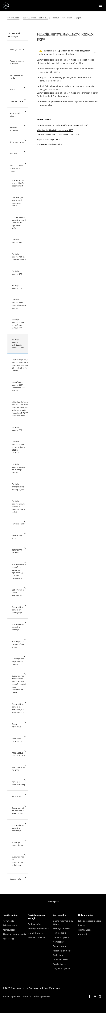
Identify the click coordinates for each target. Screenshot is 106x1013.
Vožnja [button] (12, 89)
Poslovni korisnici (36, 937)
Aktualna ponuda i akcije (14, 934)
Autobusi (82, 934)
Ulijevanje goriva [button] (17, 142)
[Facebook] (89, 996)
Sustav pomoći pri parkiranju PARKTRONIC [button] (18, 811)
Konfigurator (9, 929)
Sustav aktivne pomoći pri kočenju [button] (18, 627)
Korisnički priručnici (62, 950)
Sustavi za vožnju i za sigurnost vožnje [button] (18, 168)
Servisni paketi (60, 964)
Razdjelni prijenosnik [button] (14, 129)
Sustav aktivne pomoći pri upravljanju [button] (18, 610)
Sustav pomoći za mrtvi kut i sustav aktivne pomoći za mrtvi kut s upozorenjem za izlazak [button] (19, 684)
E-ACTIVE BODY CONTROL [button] (19, 768)
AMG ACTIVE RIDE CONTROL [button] (18, 754)
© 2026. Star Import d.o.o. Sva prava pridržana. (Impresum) (31, 988)
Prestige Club (59, 946)
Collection (58, 955)
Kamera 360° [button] (17, 796)
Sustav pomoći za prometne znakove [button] (18, 661)
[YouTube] (94, 996)
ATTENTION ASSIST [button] (17, 537)
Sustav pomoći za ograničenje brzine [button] (18, 644)
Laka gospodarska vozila (89, 920)
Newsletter (58, 941)
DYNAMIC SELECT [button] (17, 101)
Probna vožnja (35, 924)
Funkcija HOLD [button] (18, 524)
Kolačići (27, 996)
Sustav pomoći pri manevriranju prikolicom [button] (18, 861)
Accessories (8, 938)
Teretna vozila (85, 929)
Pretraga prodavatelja (38, 928)
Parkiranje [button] (14, 153)
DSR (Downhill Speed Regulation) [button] (18, 593)
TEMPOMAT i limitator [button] (17, 551)
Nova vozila (8, 920)
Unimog (81, 925)
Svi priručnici (13, 18)
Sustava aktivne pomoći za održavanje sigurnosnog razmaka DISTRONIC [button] (19, 571)
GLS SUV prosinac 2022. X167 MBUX (35, 18)
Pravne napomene (11, 996)
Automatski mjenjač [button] (15, 114)
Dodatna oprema (61, 937)
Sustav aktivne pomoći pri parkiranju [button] (18, 828)
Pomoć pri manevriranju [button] (17, 843)
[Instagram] (100, 996)
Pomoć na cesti (60, 959)
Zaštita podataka (42, 996)
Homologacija (59, 932)
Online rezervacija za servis (63, 922)
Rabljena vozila (10, 925)
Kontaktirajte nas (36, 933)
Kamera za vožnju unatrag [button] (18, 783)
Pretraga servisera (61, 928)
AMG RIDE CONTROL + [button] (17, 740)
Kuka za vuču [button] (15, 879)
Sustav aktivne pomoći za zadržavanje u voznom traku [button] (18, 708)
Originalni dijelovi (61, 968)
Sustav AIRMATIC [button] (16, 725)
